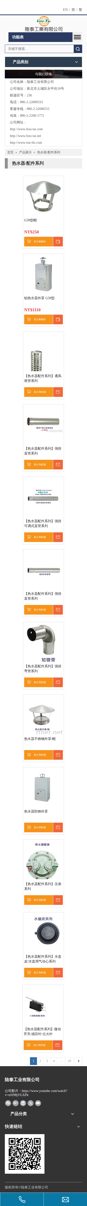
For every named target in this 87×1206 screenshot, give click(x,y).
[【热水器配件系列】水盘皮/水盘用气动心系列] (43, 932)
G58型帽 (30, 220)
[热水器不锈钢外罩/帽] (43, 716)
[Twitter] (31, 1103)
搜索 (78, 49)
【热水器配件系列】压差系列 (42, 886)
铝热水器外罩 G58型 (39, 298)
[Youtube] (38, 1103)
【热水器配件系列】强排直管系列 (42, 451)
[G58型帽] (43, 196)
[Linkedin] (23, 1103)
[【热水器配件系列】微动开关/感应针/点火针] (43, 1005)
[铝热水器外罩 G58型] (43, 274)
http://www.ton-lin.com (26, 142)
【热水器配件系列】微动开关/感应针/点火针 (42, 1031)
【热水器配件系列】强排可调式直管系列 (42, 523)
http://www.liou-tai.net (25, 136)
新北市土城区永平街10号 (45, 88)
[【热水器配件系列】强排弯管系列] (43, 642)
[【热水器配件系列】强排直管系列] (43, 424)
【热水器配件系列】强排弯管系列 (42, 668)
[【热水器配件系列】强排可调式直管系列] (43, 497)
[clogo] (43, 23)
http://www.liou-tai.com (26, 129)
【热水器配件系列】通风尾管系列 (42, 378)
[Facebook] (8, 1103)
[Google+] (16, 1103)
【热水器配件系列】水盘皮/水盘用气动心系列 (42, 959)
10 (69, 1061)
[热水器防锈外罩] (43, 787)
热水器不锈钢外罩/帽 (40, 739)
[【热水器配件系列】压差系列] (43, 862)
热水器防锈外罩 (36, 811)
